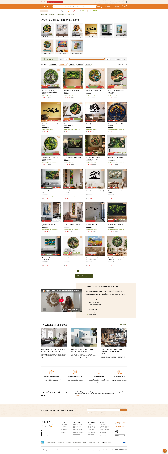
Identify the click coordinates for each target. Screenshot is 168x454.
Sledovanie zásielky (104, 435)
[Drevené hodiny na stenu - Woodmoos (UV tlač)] (95, 145)
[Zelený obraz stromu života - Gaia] (73, 78)
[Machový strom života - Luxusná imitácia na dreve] (51, 78)
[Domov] (41, 14)
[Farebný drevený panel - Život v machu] (73, 179)
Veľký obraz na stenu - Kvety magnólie (116, 191)
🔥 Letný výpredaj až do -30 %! (55, 1)
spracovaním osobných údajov (101, 412)
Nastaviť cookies (107, 442)
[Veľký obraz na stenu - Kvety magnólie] (117, 179)
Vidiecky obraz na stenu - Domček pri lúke (93, 258)
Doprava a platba (61, 442)
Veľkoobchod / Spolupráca (105, 429)
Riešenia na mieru (64, 427)
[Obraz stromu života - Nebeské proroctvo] (117, 112)
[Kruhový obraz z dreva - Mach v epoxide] (117, 78)
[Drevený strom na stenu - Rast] (95, 112)
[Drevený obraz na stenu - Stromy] (51, 212)
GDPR (98, 442)
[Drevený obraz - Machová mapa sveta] (117, 212)
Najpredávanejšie (63, 64)
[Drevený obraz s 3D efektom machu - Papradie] (51, 145)
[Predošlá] (74, 271)
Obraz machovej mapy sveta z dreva (72, 158)
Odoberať (124, 409)
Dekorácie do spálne (77, 426)
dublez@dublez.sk (120, 426)
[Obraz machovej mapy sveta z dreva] (73, 145)
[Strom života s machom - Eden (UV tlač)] (73, 246)
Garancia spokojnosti (52, 442)
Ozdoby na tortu (64, 429)
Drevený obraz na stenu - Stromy (49, 225)
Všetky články (122, 324)
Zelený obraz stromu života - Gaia (72, 91)
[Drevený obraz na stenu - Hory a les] (51, 112)
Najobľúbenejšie (53, 64)
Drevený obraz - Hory (92, 224)
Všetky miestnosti (76, 434)
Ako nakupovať (92, 442)
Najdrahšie (72, 64)
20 (90, 271)
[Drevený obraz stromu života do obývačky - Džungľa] (117, 246)
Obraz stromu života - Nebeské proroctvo (116, 124)
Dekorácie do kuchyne (77, 429)
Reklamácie (68, 442)
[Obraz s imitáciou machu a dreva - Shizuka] (73, 112)
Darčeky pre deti (91, 429)
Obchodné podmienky (77, 442)
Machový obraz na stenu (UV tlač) (50, 191)
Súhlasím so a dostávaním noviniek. (103, 412)
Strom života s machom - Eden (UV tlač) (72, 258)
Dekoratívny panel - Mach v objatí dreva (72, 225)
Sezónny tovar (63, 432)
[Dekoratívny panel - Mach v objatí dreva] (73, 212)
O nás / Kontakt (103, 424)
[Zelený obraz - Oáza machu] (117, 145)
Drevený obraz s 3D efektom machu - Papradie (50, 158)
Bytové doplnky (64, 424)
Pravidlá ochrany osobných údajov (103, 449)
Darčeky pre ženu (91, 426)
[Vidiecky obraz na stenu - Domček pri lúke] (95, 246)
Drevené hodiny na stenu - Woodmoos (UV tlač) (93, 158)
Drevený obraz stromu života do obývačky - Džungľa (116, 258)
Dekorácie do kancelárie (77, 432)
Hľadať (98, 6)
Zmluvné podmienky (106, 450)
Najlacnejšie (80, 64)
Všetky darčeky (91, 434)
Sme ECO (85, 442)
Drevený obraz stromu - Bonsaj (95, 191)
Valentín (89, 424)
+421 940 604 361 (120, 422)
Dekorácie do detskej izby (78, 427)
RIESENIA (60, 450)
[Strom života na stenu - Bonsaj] (95, 78)
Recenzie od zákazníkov (105, 426)
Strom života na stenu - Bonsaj (94, 90)
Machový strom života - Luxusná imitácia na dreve (49, 91)
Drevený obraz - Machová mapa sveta (115, 225)
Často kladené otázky (104, 427)
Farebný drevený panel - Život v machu (72, 191)
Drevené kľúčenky (64, 434)
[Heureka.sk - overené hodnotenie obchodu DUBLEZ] (42, 442)
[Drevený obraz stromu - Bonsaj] (95, 179)
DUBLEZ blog (102, 434)
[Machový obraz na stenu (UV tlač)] (51, 179)
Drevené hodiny (64, 426)
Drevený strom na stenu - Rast (94, 124)
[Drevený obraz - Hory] (95, 212)
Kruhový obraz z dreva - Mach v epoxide (116, 91)
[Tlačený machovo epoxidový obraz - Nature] (51, 246)
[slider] (70, 59)
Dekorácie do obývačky (77, 424)
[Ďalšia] (93, 271)
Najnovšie (88, 64)
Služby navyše (103, 432)
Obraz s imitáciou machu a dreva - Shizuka (71, 124)
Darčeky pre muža (91, 427)
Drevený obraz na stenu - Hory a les (51, 124)
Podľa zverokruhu (91, 432)
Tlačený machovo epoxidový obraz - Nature (50, 258)
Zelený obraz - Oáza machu (116, 157)
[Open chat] (165, 451)
